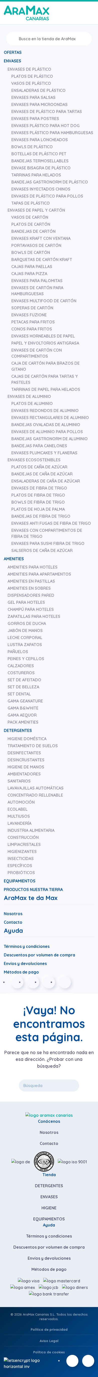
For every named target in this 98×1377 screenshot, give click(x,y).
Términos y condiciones (27, 946)
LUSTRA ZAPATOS (25, 644)
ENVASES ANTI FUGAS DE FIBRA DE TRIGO (51, 523)
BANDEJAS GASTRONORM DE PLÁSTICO (49, 181)
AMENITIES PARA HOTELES (33, 567)
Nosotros (13, 913)
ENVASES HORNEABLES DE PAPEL (43, 336)
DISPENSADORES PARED (31, 595)
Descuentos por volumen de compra (39, 954)
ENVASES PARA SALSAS (33, 97)
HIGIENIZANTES (22, 851)
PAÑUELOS (18, 651)
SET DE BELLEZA (23, 686)
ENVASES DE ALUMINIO (29, 396)
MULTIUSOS (19, 816)
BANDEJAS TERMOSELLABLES (40, 160)
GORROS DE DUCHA (27, 623)
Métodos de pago (21, 972)
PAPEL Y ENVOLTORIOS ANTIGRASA (45, 343)
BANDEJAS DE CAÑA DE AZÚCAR (42, 473)
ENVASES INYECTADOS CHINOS (40, 189)
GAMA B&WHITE (23, 708)
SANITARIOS (19, 781)
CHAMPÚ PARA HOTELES (31, 609)
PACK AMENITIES (23, 722)
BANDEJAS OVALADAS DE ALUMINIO (45, 424)
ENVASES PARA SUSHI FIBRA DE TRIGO (47, 543)
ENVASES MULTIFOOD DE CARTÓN (43, 300)
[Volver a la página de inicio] (26, 13)
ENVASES (12, 60)
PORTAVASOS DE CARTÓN (36, 245)
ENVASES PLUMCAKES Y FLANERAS (44, 452)
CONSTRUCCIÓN (23, 837)
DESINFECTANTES (24, 752)
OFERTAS (13, 52)
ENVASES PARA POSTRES (35, 118)
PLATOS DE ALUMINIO (32, 403)
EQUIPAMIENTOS (19, 880)
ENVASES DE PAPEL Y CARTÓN (36, 210)
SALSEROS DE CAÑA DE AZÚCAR (42, 550)
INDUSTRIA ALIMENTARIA (31, 830)
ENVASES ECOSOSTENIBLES (34, 459)
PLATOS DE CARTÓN (30, 224)
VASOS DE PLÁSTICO (31, 83)
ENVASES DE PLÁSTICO (29, 69)
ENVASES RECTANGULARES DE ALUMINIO (50, 417)
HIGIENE (49, 1207)
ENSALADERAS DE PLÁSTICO (38, 90)
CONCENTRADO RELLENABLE (35, 795)
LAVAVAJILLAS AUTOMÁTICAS (36, 788)
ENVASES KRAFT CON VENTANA (41, 238)
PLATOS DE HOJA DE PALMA (38, 509)
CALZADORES (21, 665)
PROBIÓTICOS (21, 872)
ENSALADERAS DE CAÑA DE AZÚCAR (45, 480)
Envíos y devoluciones (25, 963)
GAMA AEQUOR (22, 715)
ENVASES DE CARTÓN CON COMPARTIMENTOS (36, 353)
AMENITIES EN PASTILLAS (31, 581)
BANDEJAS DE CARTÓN (33, 231)
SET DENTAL (19, 693)
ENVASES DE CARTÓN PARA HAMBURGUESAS (37, 290)
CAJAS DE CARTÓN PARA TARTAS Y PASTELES (44, 379)
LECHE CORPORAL (25, 637)
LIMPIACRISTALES (24, 844)
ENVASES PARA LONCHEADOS (39, 139)
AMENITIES (14, 558)
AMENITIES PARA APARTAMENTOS (39, 574)
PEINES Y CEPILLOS (26, 658)
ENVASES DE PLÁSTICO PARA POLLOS (47, 196)
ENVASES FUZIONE (29, 314)
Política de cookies (49, 1352)
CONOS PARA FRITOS (31, 328)
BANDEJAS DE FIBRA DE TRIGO (40, 516)
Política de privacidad (49, 1329)
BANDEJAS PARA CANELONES (39, 445)
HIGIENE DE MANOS (26, 766)
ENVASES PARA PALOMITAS (37, 280)
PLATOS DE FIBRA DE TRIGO (38, 495)
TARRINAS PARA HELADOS (36, 174)
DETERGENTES (18, 730)
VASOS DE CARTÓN (29, 217)
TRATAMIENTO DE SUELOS (33, 745)
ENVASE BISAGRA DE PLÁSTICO (41, 167)
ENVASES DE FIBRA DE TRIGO (39, 488)
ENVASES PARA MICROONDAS (39, 104)
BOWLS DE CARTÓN (30, 252)
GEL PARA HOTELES (26, 602)
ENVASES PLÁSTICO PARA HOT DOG (45, 125)
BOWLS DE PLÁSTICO (32, 146)
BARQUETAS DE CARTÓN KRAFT (41, 259)
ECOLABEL (18, 809)
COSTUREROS (21, 672)
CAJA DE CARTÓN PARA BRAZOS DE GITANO (45, 366)
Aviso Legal (49, 1341)
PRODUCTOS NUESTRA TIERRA (33, 889)
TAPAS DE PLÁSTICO (30, 203)
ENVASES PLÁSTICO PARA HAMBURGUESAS (52, 132)
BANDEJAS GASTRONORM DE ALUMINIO (49, 438)
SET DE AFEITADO (24, 679)
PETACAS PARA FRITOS (33, 321)
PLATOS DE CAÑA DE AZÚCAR (39, 466)
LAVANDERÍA (19, 823)
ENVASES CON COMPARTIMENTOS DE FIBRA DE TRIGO (46, 533)
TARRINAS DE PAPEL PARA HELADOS (45, 389)
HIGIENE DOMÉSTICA (27, 738)
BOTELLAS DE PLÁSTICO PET (38, 153)
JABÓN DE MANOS (25, 630)
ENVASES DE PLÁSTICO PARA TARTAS (46, 111)
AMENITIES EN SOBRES (29, 588)
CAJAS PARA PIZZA (29, 273)
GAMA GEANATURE (25, 700)
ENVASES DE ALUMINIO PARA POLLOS (47, 431)
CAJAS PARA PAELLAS (31, 266)
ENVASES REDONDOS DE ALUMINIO (45, 410)
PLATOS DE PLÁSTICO (32, 76)
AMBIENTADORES (24, 773)
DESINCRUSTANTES (26, 759)
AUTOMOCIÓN (21, 802)
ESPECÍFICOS (20, 865)
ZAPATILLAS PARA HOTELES (34, 616)
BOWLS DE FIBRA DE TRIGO (38, 502)
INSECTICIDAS (21, 858)
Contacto (13, 922)
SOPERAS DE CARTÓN (32, 307)
